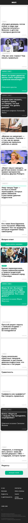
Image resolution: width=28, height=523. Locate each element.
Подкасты (4, 494)
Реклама (4, 491)
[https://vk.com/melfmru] (11, 482)
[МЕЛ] (14, 2)
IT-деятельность (6, 497)
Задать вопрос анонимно (14, 244)
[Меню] (25, 2)
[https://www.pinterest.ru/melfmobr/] (20, 482)
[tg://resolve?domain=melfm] (2, 482)
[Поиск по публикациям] (2, 2)
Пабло (17, 494)
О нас (3, 488)
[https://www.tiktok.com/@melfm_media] (16, 482)
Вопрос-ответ (8, 239)
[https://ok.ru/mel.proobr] (24, 482)
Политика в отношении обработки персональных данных (13, 516)
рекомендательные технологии (14, 519)
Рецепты (5, 466)
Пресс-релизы (19, 491)
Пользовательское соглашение (7, 513)
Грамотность (7, 372)
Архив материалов (19, 498)
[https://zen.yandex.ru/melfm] (7, 482)
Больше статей (14, 472)
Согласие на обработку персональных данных (11, 514)
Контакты (18, 488)
